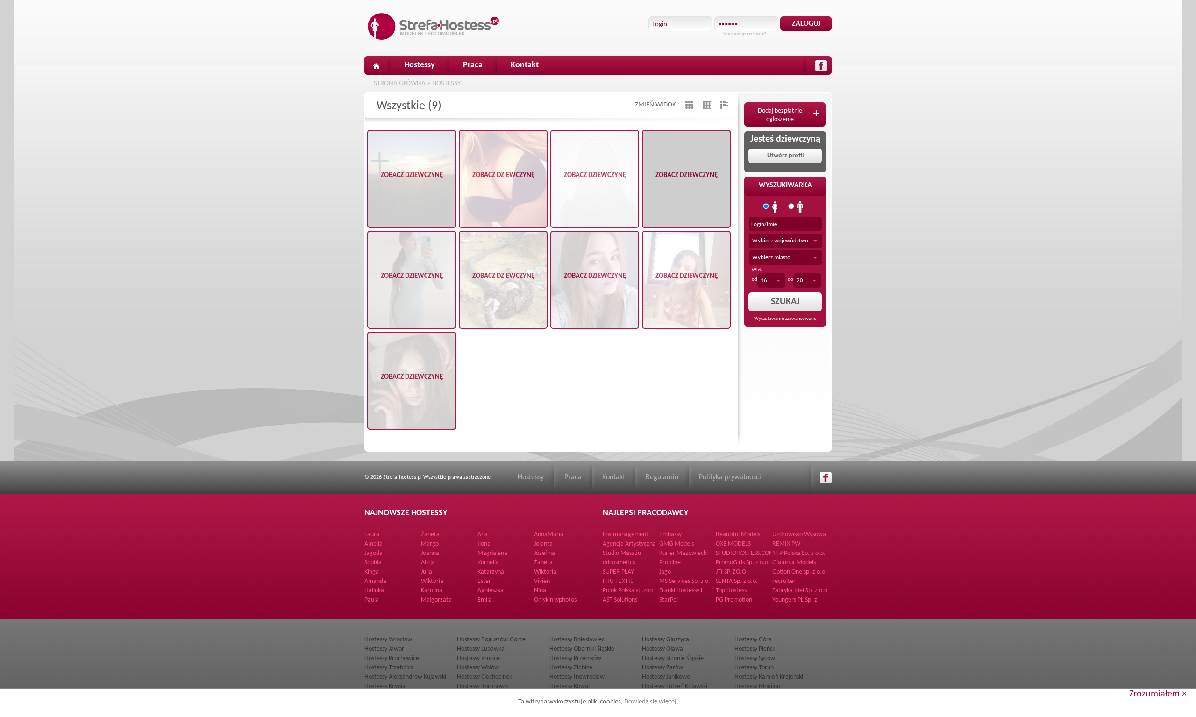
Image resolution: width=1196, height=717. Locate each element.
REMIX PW (786, 543)
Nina (540, 590)
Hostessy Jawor (384, 649)
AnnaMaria (548, 534)
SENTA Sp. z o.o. (737, 581)
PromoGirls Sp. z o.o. (743, 562)
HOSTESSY (446, 83)
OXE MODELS (733, 543)
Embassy (670, 534)
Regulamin (662, 477)
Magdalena (492, 553)
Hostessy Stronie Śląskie (673, 658)
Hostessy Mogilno (757, 686)
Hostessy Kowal (569, 686)
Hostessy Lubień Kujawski (674, 686)
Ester (484, 581)
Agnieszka (490, 590)
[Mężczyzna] (800, 207)
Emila (484, 599)
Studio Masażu (622, 553)
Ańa (482, 534)
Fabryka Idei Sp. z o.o (799, 590)
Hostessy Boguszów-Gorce (491, 639)
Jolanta (543, 543)
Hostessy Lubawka (481, 649)
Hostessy (419, 65)
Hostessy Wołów (478, 667)
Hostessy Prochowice (391, 658)
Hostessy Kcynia (385, 686)
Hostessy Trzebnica (389, 667)
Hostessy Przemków (575, 658)
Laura (371, 534)
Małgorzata (436, 599)
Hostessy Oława (662, 649)
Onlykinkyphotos (555, 599)
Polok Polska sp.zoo (628, 590)
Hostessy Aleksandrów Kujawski (405, 677)
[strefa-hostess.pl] (433, 26)
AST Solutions (620, 599)
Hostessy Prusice (478, 658)
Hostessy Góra (753, 639)
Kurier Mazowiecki (683, 553)
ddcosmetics (619, 562)
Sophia (373, 562)
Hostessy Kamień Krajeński (768, 677)
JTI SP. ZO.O (731, 571)
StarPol (668, 599)
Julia (426, 571)
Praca (473, 65)
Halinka (374, 590)
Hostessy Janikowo (666, 677)
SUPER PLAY (618, 571)
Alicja (428, 562)
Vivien (542, 581)
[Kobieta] (775, 207)
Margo (430, 543)
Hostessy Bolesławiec (577, 639)
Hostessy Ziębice (570, 667)
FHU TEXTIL (618, 581)
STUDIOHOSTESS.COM (745, 553)
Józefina (544, 553)
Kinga (371, 571)
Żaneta (430, 534)
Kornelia (488, 562)
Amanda (375, 581)
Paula (371, 599)
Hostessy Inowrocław (577, 677)
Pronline (670, 562)
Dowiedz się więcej (650, 701)
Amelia (373, 543)
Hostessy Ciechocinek (484, 677)
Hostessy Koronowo (482, 686)
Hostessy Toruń (754, 667)
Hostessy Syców (754, 658)
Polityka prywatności (730, 477)
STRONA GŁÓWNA (400, 83)
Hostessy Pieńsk (754, 649)
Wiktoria (545, 571)
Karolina (431, 590)
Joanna (430, 553)
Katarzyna (490, 571)
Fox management (625, 534)
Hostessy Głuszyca (665, 639)
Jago (665, 571)
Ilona (484, 543)
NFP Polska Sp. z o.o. (799, 553)
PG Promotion (734, 599)
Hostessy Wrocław (388, 639)
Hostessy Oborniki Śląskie (581, 649)
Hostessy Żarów (662, 667)
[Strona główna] (376, 65)
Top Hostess (731, 590)
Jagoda (373, 553)
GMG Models (676, 543)
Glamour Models (794, 562)
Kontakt (525, 65)
